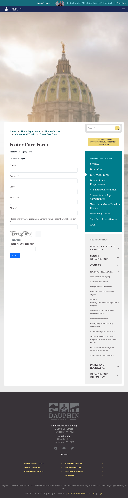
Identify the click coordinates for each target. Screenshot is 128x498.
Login (100, 493)
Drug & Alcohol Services (101, 286)
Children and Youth (24, 134)
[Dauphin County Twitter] (72, 448)
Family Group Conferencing (97, 182)
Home (13, 131)
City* (12, 186)
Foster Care (96, 169)
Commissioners (44, 3)
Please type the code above (23, 243)
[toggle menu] (118, 248)
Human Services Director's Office (102, 293)
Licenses (69, 475)
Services (94, 163)
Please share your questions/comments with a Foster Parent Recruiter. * (43, 220)
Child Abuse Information (103, 189)
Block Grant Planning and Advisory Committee (102, 349)
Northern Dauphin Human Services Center (102, 312)
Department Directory (99, 375)
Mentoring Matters (100, 213)
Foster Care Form (99, 174)
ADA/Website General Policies (82, 493)
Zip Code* (14, 197)
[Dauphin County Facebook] (55, 448)
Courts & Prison (74, 471)
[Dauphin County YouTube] (64, 448)
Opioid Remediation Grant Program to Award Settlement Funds (103, 339)
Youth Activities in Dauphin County (105, 206)
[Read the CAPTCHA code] (38, 234)
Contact (64, 454)
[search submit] (117, 128)
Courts (95, 265)
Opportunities (73, 467)
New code (16, 239)
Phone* (13, 208)
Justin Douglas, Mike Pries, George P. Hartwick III (90, 3)
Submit (15, 255)
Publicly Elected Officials (102, 248)
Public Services (32, 467)
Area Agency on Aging (100, 276)
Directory (121, 3)
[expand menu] (123, 9)
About (93, 224)
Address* (14, 176)
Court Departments (99, 257)
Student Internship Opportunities (100, 197)
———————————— (99, 318)
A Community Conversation (102, 331)
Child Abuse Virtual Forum (102, 355)
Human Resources (34, 471)
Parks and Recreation (98, 366)
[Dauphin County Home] (64, 411)
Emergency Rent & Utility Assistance (101, 325)
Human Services (53, 131)
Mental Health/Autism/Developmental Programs (104, 302)
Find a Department (30, 131)
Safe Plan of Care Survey (103, 219)
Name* (13, 165)
